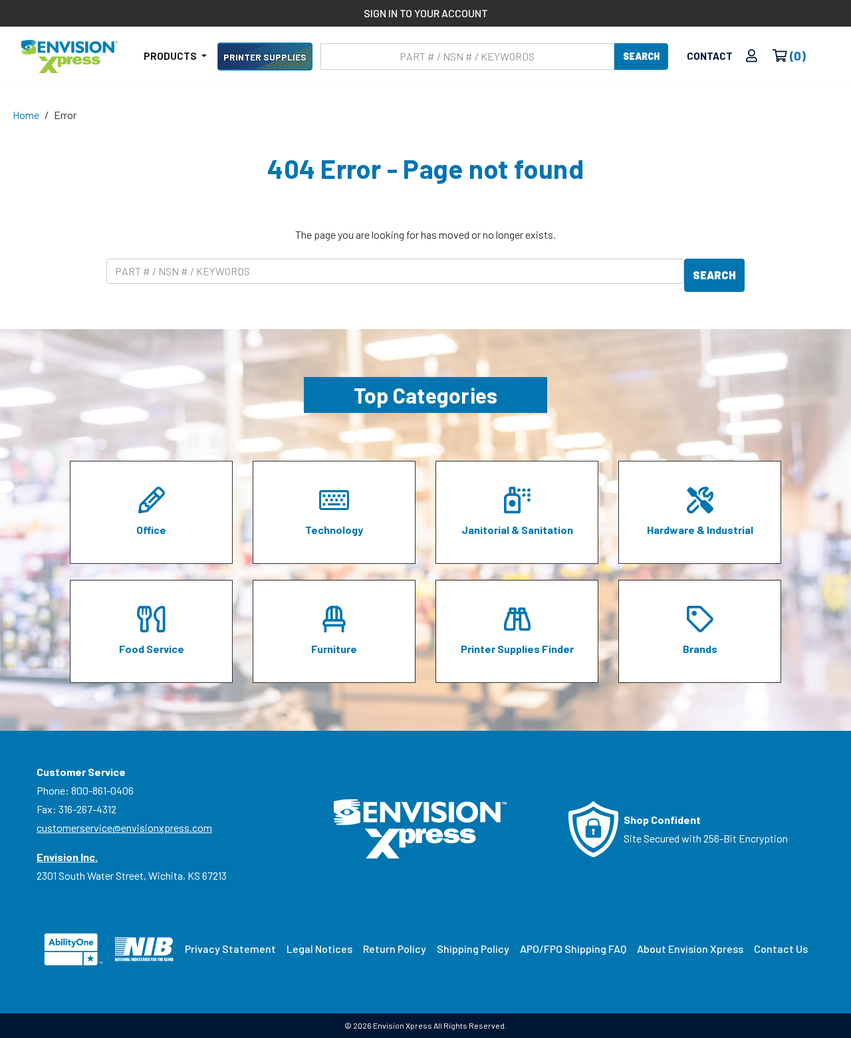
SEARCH (641, 56)
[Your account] (751, 56)
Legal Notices (319, 948)
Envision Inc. (67, 856)
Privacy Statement (230, 948)
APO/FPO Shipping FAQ (573, 948)
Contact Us (781, 948)
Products (171, 56)
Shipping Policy (473, 948)
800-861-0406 (102, 790)
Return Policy (394, 948)
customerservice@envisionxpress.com (124, 827)
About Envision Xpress (690, 948)
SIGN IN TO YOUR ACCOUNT (426, 13)
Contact (710, 56)
